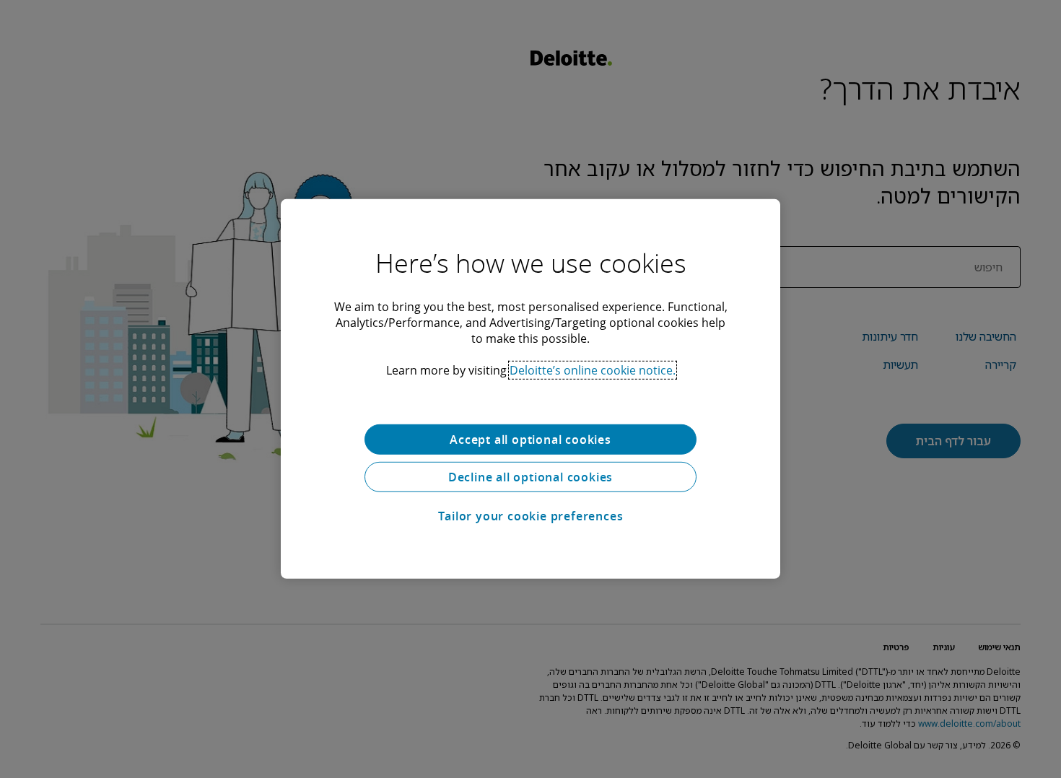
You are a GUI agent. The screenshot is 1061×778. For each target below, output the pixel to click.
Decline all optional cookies (530, 477)
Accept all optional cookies (530, 439)
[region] (530, 389)
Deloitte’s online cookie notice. (593, 370)
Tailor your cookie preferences (531, 516)
